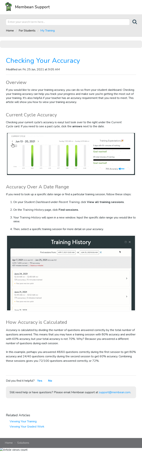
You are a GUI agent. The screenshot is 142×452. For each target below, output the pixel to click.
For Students (27, 31)
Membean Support (32, 7)
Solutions (23, 443)
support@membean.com (114, 392)
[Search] (133, 22)
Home (10, 31)
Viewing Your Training (23, 421)
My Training (47, 31)
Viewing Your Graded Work (27, 427)
